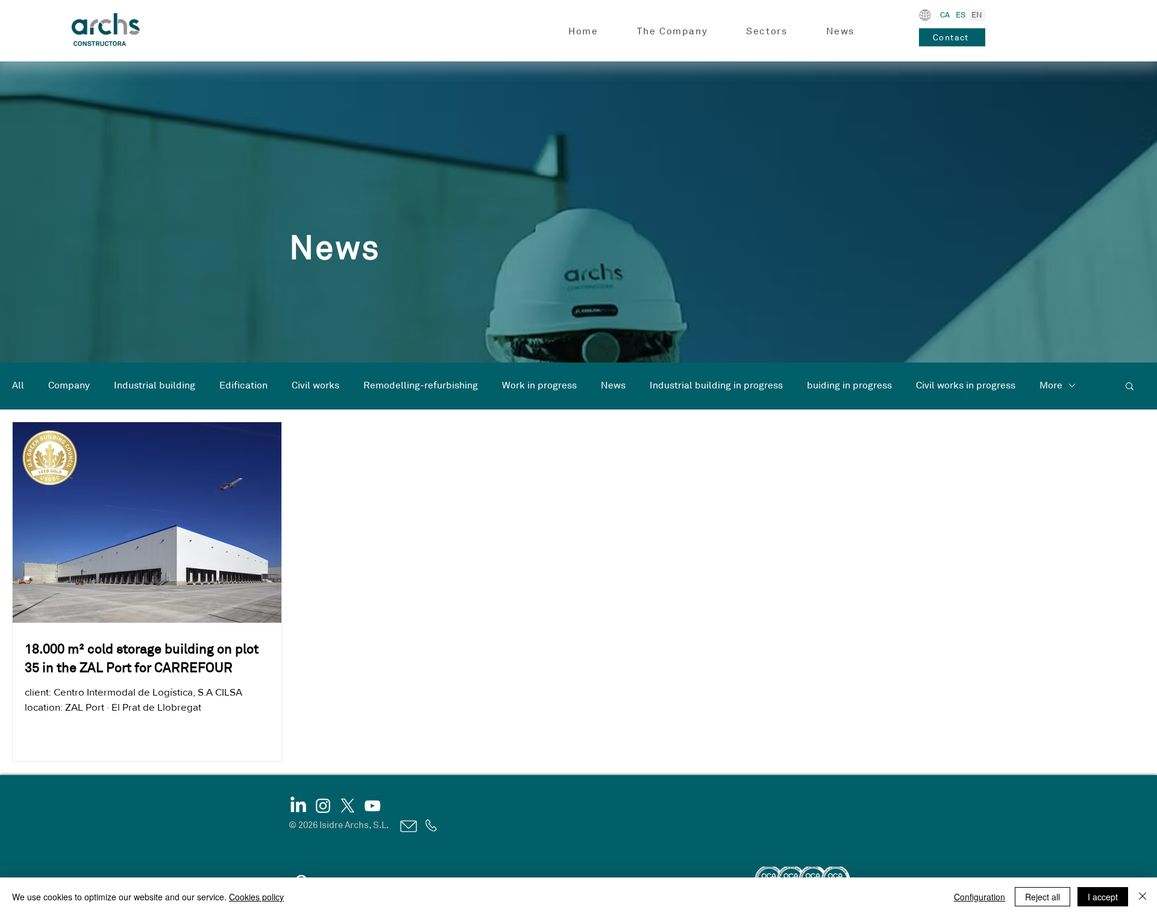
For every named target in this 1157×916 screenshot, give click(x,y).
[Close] (1142, 896)
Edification (243, 385)
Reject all (1042, 897)
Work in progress (539, 385)
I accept (1103, 897)
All (18, 385)
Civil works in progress (965, 385)
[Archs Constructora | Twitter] (347, 805)
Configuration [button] (979, 897)
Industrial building (154, 385)
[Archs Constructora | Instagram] (323, 805)
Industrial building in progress (716, 385)
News (613, 385)
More (1050, 385)
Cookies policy (256, 897)
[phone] (430, 825)
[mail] (407, 826)
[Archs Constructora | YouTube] (372, 805)
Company (69, 385)
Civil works (315, 385)
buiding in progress (849, 385)
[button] (672, 31)
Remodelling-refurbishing (420, 385)
